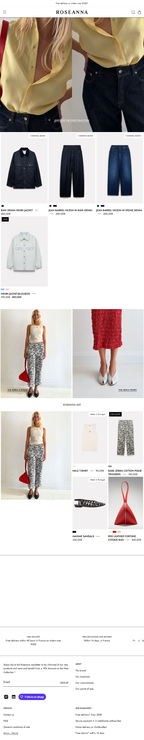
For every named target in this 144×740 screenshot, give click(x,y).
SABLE (119, 532)
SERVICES (8, 708)
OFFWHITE (74, 466)
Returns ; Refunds (11, 733)
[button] (133, 12)
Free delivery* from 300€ (89, 714)
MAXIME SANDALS (83, 536)
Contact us (9, 714)
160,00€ (133, 474)
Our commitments (85, 683)
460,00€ (6, 213)
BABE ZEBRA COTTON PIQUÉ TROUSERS (125, 472)
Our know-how (83, 676)
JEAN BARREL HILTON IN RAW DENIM (70, 210)
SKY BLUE (2, 289)
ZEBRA (110, 466)
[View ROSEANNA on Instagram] (6, 696)
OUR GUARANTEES (83, 708)
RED (114, 532)
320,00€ (77, 540)
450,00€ (136, 540)
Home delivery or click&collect (91, 727)
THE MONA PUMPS (128, 390)
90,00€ (100, 470)
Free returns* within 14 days (90, 733)
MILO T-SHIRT (80, 470)
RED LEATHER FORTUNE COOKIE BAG (122, 538)
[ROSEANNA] (72, 12)
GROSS (2, 206)
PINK (7, 289)
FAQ (6, 721)
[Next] (138, 640)
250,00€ (60, 213)
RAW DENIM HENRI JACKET (17, 210)
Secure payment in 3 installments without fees (98, 721)
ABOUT (78, 664)
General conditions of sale (17, 727)
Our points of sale (84, 689)
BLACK (74, 532)
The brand (81, 670)
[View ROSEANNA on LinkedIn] (14, 697)
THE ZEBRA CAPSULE (18, 390)
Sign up (64, 682)
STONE (55, 206)
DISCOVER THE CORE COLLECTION (72, 120)
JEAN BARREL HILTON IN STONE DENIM (119, 210)
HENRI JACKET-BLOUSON (15, 293)
